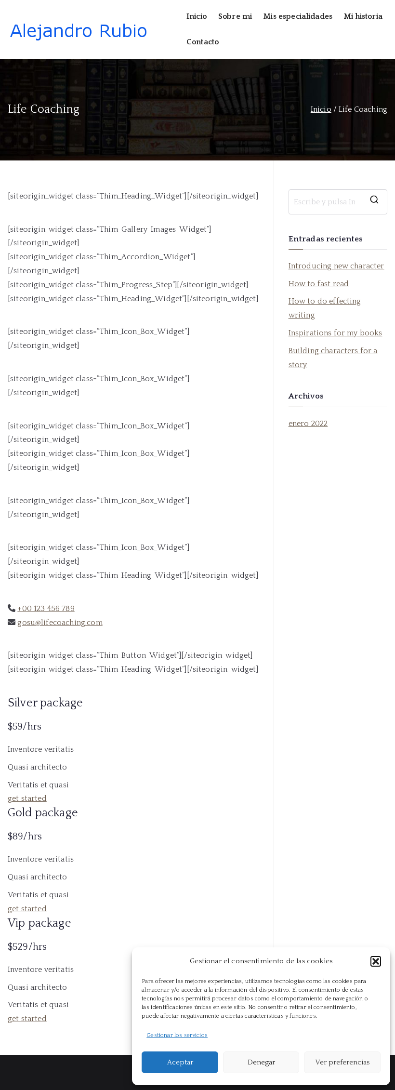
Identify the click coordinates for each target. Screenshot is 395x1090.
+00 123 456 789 (45, 608)
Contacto (202, 42)
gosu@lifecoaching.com (59, 622)
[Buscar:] (338, 202)
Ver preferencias (342, 1062)
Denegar (261, 1062)
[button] (376, 961)
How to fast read (319, 283)
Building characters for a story (333, 357)
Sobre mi (235, 16)
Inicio (196, 16)
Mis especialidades (297, 16)
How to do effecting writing (325, 308)
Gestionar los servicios (177, 1035)
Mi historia (363, 16)
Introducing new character (336, 266)
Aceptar (180, 1062)
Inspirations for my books (335, 333)
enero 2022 (308, 423)
